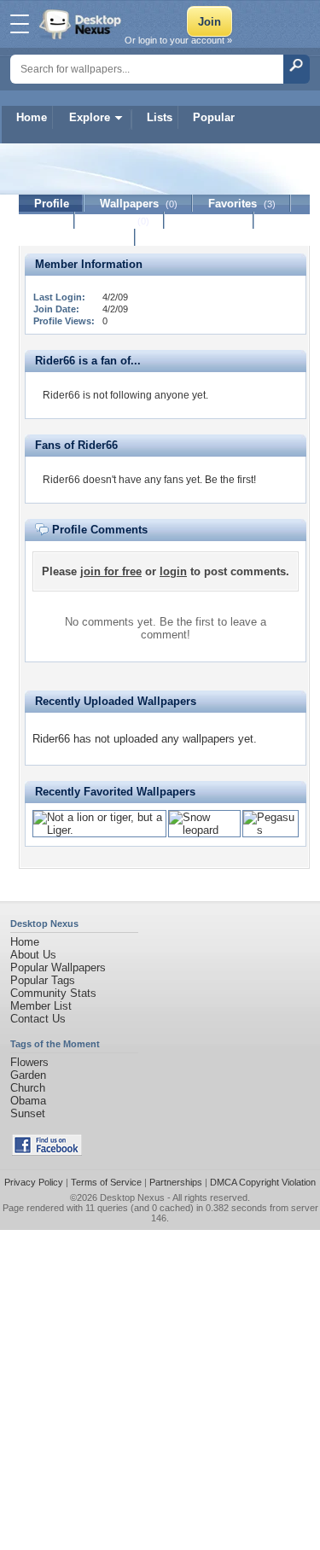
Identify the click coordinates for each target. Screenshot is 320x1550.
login (173, 571)
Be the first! (230, 480)
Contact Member (77, 237)
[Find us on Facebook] (47, 1151)
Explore (89, 117)
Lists (159, 117)
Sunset (27, 1113)
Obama (28, 1100)
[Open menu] (19, 24)
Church (27, 1087)
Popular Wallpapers (58, 967)
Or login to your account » (178, 40)
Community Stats (53, 993)
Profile (51, 203)
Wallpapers (138, 203)
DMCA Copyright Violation (263, 1182)
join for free (111, 571)
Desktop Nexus (132, 1197)
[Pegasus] (270, 830)
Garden (28, 1075)
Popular (214, 117)
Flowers (29, 1062)
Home (31, 117)
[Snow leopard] (204, 830)
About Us (33, 954)
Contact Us (38, 1018)
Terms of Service (106, 1182)
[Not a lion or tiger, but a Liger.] (99, 830)
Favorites (242, 203)
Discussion (209, 220)
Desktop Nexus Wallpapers (82, 24)
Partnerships (175, 1182)
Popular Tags (42, 980)
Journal (119, 220)
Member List (41, 1005)
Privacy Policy (33, 1182)
